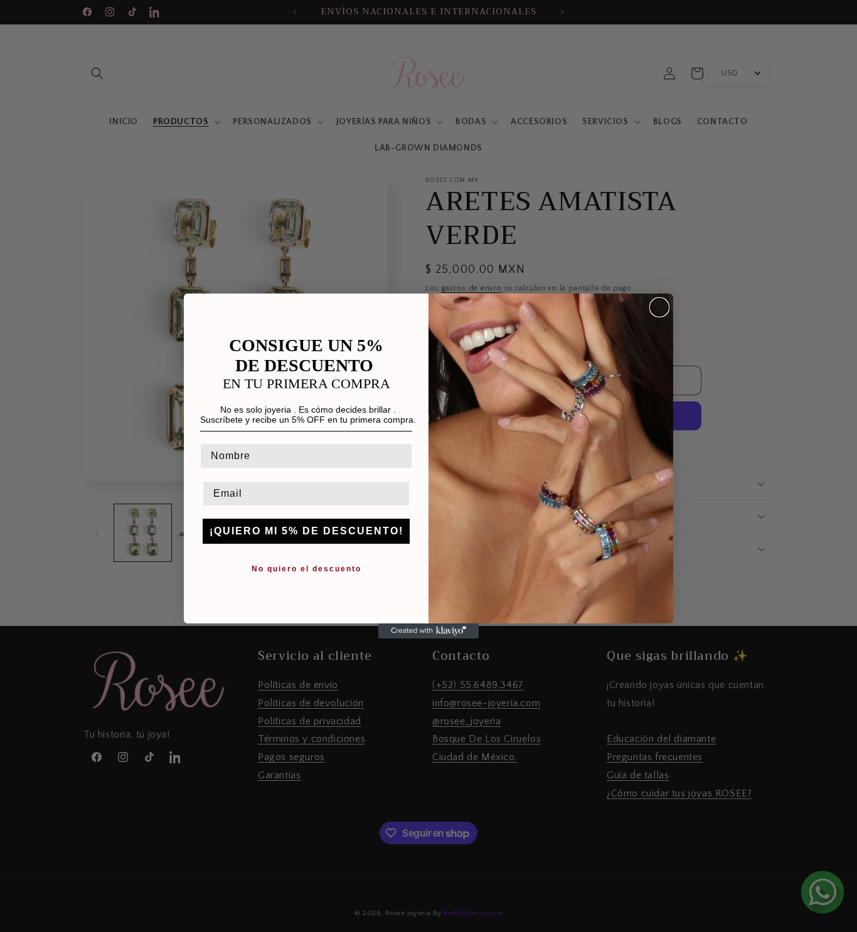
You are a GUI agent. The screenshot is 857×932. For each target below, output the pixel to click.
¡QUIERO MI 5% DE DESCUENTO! (306, 531)
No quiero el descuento (306, 568)
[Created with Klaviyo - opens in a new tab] (428, 630)
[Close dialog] (659, 307)
